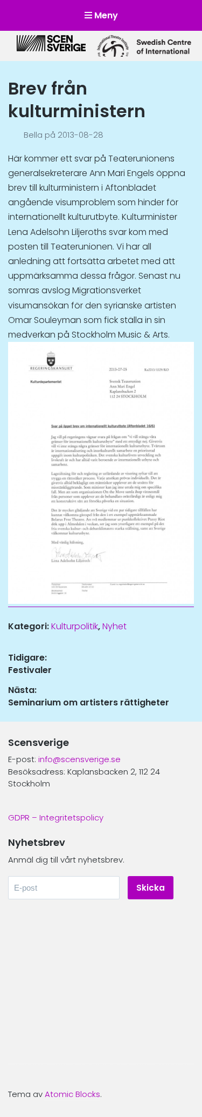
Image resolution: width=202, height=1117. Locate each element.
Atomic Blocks (72, 1094)
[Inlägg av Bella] (16, 134)
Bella (34, 134)
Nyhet (114, 626)
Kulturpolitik (74, 626)
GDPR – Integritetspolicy (55, 817)
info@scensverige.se (79, 759)
